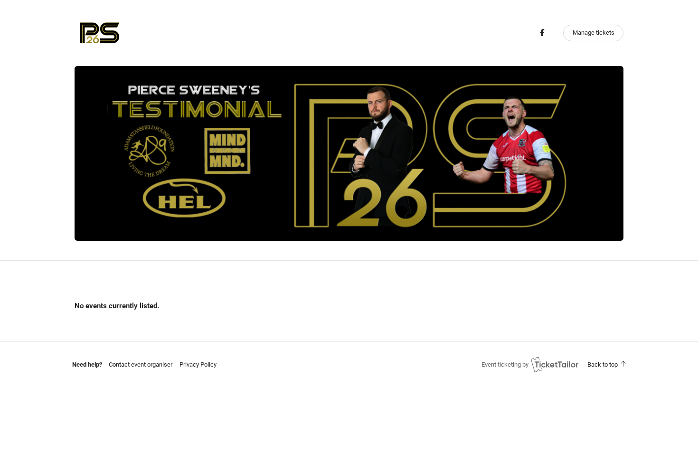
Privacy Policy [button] (198, 364)
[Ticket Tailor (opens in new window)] (554, 364)
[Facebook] (542, 32)
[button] (140, 364)
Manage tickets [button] (593, 32)
